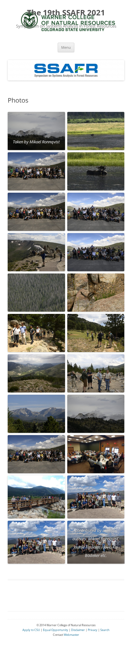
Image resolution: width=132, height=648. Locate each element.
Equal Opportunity (55, 630)
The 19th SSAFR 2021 (66, 13)
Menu (66, 47)
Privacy (92, 630)
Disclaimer (78, 630)
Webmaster (71, 635)
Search (105, 630)
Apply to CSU (31, 630)
